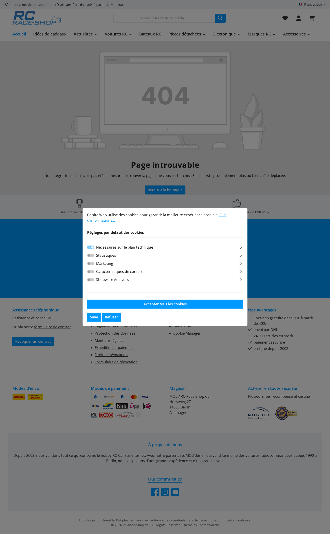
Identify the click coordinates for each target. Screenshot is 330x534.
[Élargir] (241, 246)
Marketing (104, 263)
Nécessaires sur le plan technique (124, 247)
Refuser (111, 317)
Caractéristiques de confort (119, 271)
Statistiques (106, 255)
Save (94, 317)
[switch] (90, 255)
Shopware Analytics (112, 279)
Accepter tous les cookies (165, 304)
